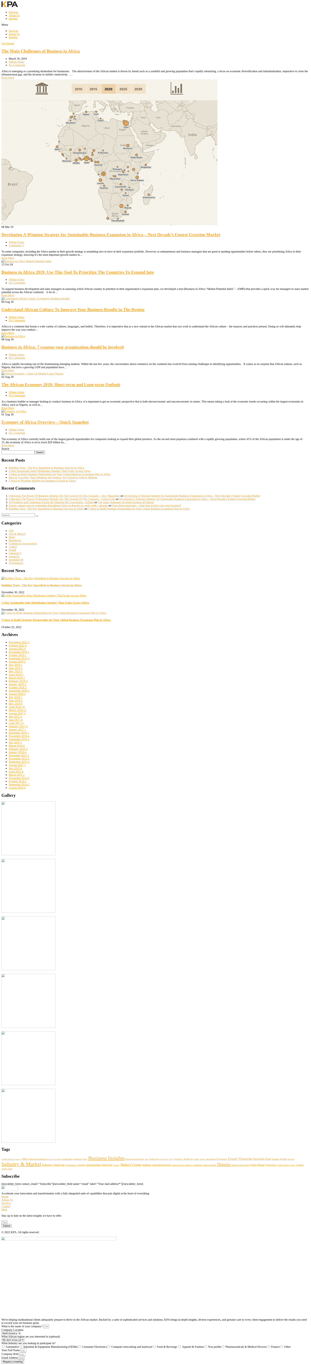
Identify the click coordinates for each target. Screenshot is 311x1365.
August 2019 (17, 661)
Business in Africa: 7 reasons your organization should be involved (62, 347)
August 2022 (17, 648)
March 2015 (17, 774)
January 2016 (17, 752)
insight (81, 1164)
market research (209, 1165)
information (71, 1165)
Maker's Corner (130, 1165)
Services (13, 12)
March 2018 (17, 710)
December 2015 (19, 755)
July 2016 (15, 742)
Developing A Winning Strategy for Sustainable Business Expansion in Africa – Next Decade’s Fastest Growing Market (110, 234)
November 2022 (19, 642)
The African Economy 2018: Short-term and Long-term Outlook (60, 384)
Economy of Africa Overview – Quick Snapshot (45, 422)
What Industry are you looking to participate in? (28, 1343)
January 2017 (17, 729)
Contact (5, 1206)
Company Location (12, 1329)
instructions (93, 1165)
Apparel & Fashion (193, 1346)
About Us (14, 15)
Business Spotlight (134, 1159)
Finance (275, 1346)
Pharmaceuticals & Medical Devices (246, 1346)
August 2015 (17, 765)
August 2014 (17, 787)
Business (15, 540)
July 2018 (15, 697)
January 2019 (17, 684)
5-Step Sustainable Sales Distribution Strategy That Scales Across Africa (50, 471)
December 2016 (19, 732)
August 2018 (17, 693)
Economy (222, 1159)
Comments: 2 (16, 245)
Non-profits (214, 1346)
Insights (13, 18)
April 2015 (16, 771)
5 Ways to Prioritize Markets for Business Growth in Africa (42, 480)
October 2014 (17, 781)
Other (287, 1346)
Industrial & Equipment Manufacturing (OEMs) (50, 1346)
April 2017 (16, 723)
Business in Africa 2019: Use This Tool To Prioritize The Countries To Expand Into (77, 272)
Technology (16, 562)
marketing (198, 1165)
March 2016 (17, 745)
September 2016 (19, 739)
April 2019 (16, 674)
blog (12, 537)
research (14, 556)
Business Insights (106, 1158)
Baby (85, 1159)
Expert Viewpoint (240, 1159)
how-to (291, 1159)
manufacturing (161, 1165)
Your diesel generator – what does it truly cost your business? (146, 505)
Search (5, 448)
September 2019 (19, 658)
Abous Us (7, 1199)
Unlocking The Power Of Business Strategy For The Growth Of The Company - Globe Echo (62, 499)
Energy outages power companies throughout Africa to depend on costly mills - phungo (58, 505)
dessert (202, 1159)
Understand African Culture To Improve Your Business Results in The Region (72, 309)
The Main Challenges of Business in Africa (40, 51)
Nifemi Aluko (16, 61)
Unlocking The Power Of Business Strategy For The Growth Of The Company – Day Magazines (64, 495)
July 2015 (15, 768)
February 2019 (18, 680)
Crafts (13, 546)
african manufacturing (38, 1159)
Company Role (10, 1353)
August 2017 (17, 713)
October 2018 (17, 687)
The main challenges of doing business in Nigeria (126, 502)
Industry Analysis (53, 1165)
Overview (270, 1164)
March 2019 (17, 677)
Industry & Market (21, 1164)
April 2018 (17, 706)
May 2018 (15, 703)
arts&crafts (67, 1159)
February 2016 (18, 748)
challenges (154, 1159)
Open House (257, 1164)
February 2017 (18, 726)
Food (12, 550)
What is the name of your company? (22, 1326)
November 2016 (19, 735)
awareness (77, 1159)
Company (164, 1159)
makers (147, 1165)
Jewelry (116, 1165)
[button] (155, 24)
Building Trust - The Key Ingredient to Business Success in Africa (46, 508)
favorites (259, 1159)
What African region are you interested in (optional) (30, 1336)
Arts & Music (17, 533)
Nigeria (224, 1164)
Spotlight (16, 559)
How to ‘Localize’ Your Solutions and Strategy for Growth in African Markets (53, 477)
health (283, 1159)
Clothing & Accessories (23, 543)
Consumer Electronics (94, 1346)
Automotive (12, 1346)
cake (146, 1159)
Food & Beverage (167, 1346)
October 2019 (17, 655)
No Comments (17, 65)
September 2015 (19, 761)
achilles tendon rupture (11, 1159)
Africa (24, 1158)
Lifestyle (15, 553)
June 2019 (15, 668)
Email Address (10, 1357)
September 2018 (19, 690)
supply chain (6, 1169)
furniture (275, 1159)
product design (283, 1165)
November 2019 (19, 651)
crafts (196, 1159)
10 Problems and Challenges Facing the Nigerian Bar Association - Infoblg (51, 502)
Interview (107, 1164)
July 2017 (15, 716)
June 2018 (15, 700)
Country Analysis (183, 1159)
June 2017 (15, 719)
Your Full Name (11, 1350)
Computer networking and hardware (131, 1346)
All (11, 530)
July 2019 (15, 664)
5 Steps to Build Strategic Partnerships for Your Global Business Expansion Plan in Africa (60, 474)
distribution (211, 1159)
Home (4, 1196)
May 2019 (15, 671)
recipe (292, 1165)
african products (55, 1159)
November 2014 (19, 777)
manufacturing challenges (182, 1165)
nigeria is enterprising (240, 1165)
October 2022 (17, 645)
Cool (171, 1159)
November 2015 (19, 758)
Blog (4, 1209)
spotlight (299, 1165)
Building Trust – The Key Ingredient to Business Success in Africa (46, 467)
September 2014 (19, 784)
